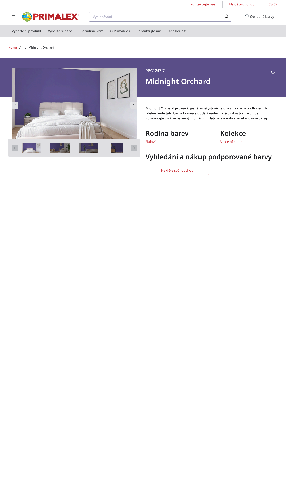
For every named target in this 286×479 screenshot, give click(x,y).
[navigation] (15, 105)
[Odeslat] (226, 16)
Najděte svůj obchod (177, 170)
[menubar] (98, 31)
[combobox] (160, 17)
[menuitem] (26, 31)
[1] (31, 148)
